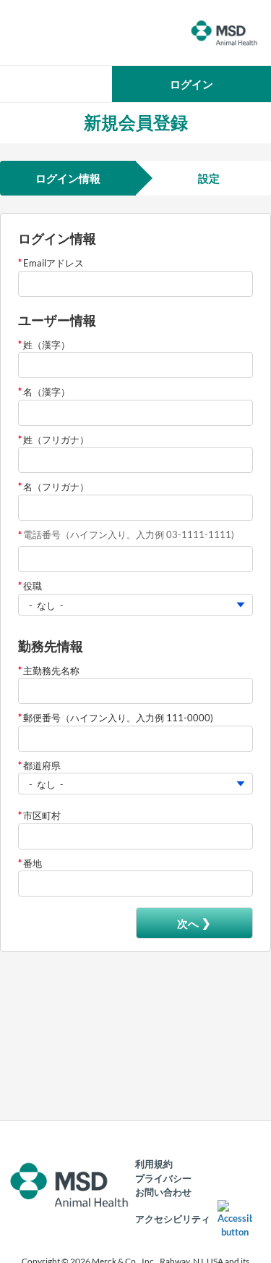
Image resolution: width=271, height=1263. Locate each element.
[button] (191, 84)
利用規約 (154, 1164)
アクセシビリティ (172, 1219)
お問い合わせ (163, 1192)
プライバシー (163, 1178)
